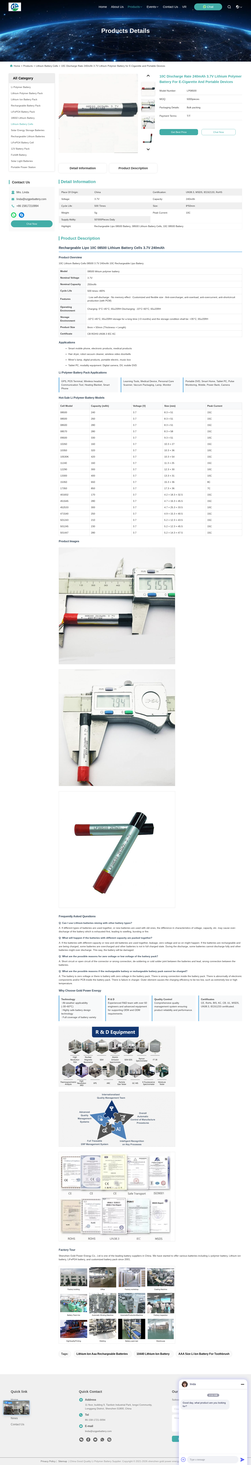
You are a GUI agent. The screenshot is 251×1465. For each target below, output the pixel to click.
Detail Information (83, 168)
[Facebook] (88, 1440)
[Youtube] (95, 1440)
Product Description (133, 168)
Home (103, 7)
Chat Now (31, 223)
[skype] (21, 215)
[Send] (242, 1459)
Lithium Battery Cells (47, 66)
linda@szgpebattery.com (31, 199)
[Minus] (242, 1384)
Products (28, 66)
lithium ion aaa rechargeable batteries (102, 1353)
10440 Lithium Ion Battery (153, 1353)
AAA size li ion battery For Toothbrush (203, 1353)
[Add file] (183, 1459)
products (134, 7)
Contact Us (17, 1424)
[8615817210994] (102, 1440)
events (151, 7)
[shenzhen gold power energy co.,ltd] (15, 7)
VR (184, 7)
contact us (170, 7)
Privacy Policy (48, 1461)
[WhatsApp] (14, 215)
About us (16, 1412)
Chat (210, 7)
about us (117, 7)
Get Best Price (179, 132)
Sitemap (62, 1461)
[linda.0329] (109, 1440)
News (14, 1418)
